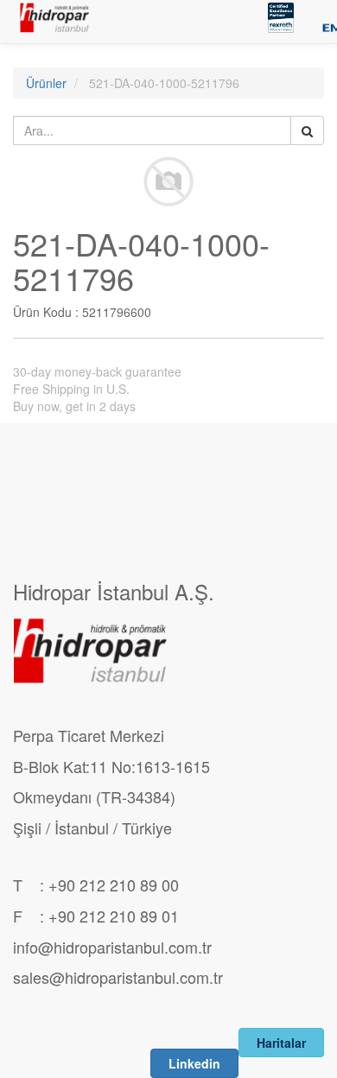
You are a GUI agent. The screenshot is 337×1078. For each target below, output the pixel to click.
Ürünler (46, 83)
